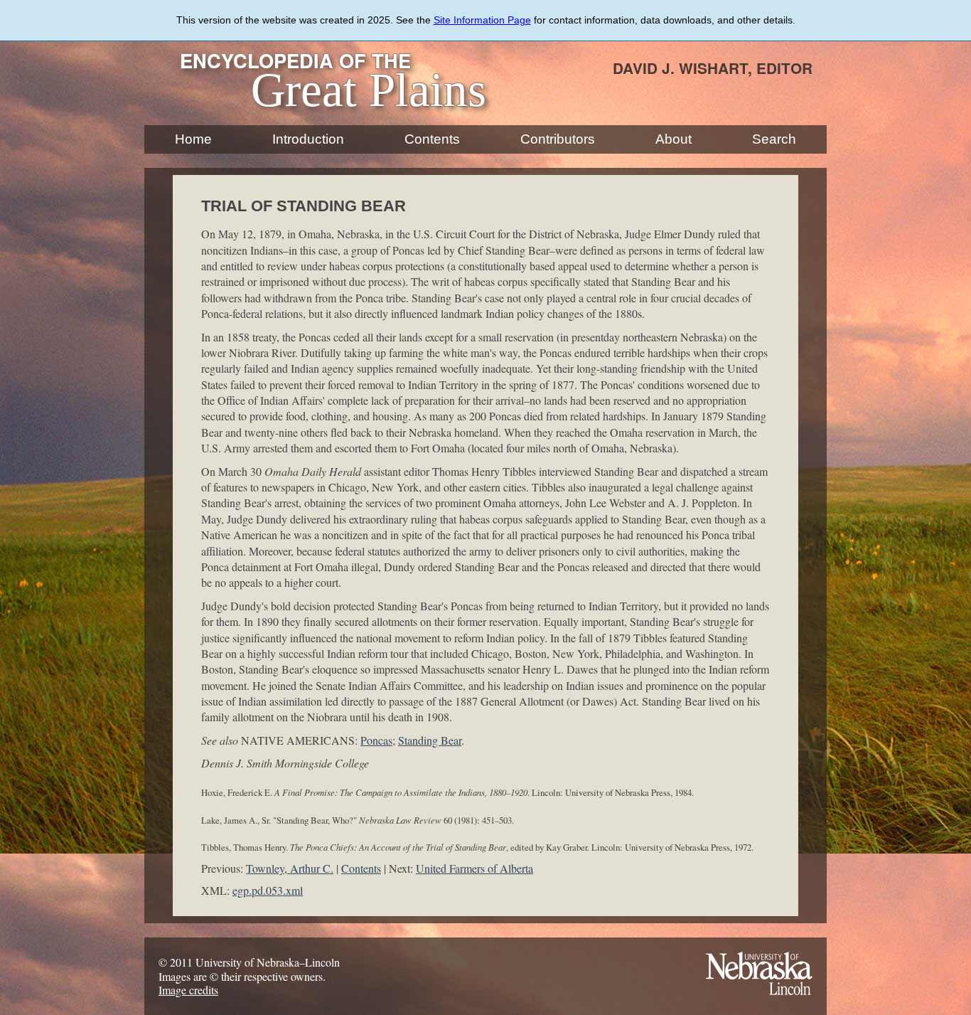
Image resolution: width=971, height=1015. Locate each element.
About (673, 139)
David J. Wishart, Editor (712, 68)
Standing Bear (429, 740)
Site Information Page (482, 20)
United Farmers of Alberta (474, 868)
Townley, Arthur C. (289, 868)
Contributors (557, 139)
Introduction (308, 139)
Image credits (188, 989)
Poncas (376, 740)
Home (193, 139)
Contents (432, 139)
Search (774, 139)
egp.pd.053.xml (267, 890)
